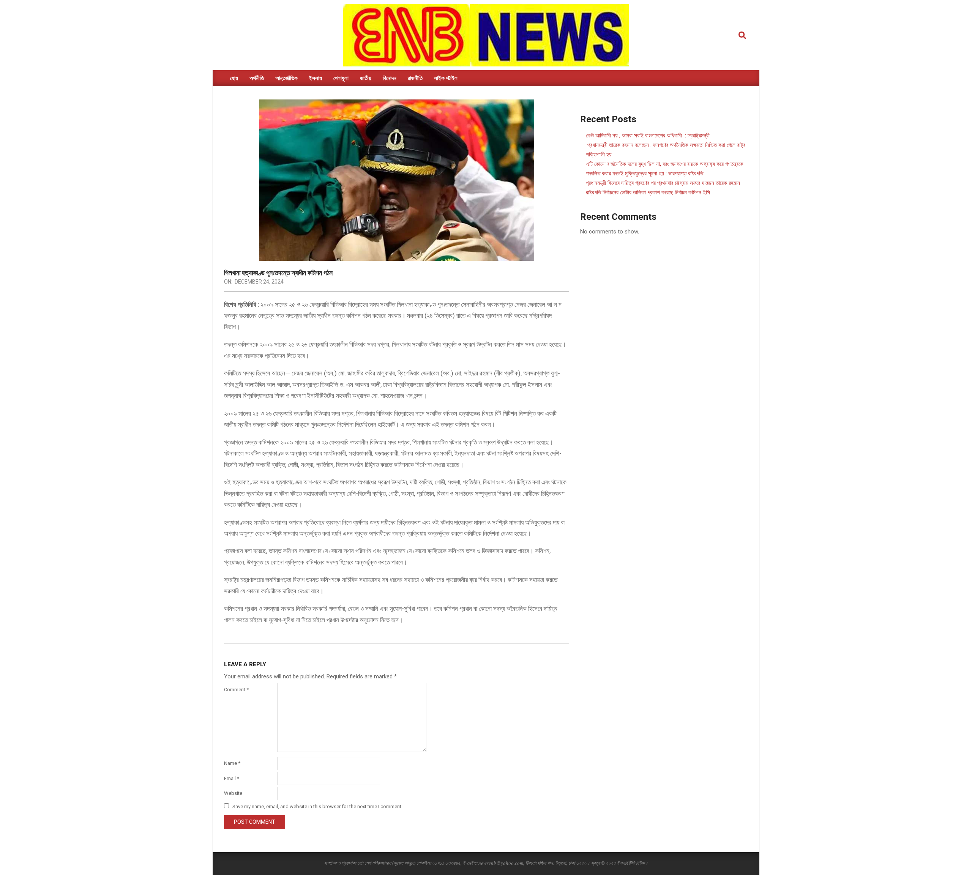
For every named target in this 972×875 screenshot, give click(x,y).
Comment (236, 689)
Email (231, 778)
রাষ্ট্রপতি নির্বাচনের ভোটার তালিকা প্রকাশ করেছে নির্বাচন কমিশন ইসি (648, 192)
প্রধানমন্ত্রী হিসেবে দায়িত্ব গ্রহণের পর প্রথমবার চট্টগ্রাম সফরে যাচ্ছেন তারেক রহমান (663, 183)
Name (232, 763)
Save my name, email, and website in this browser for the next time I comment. (317, 806)
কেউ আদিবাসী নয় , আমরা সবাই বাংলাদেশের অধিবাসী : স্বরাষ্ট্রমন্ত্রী (648, 135)
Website (233, 793)
